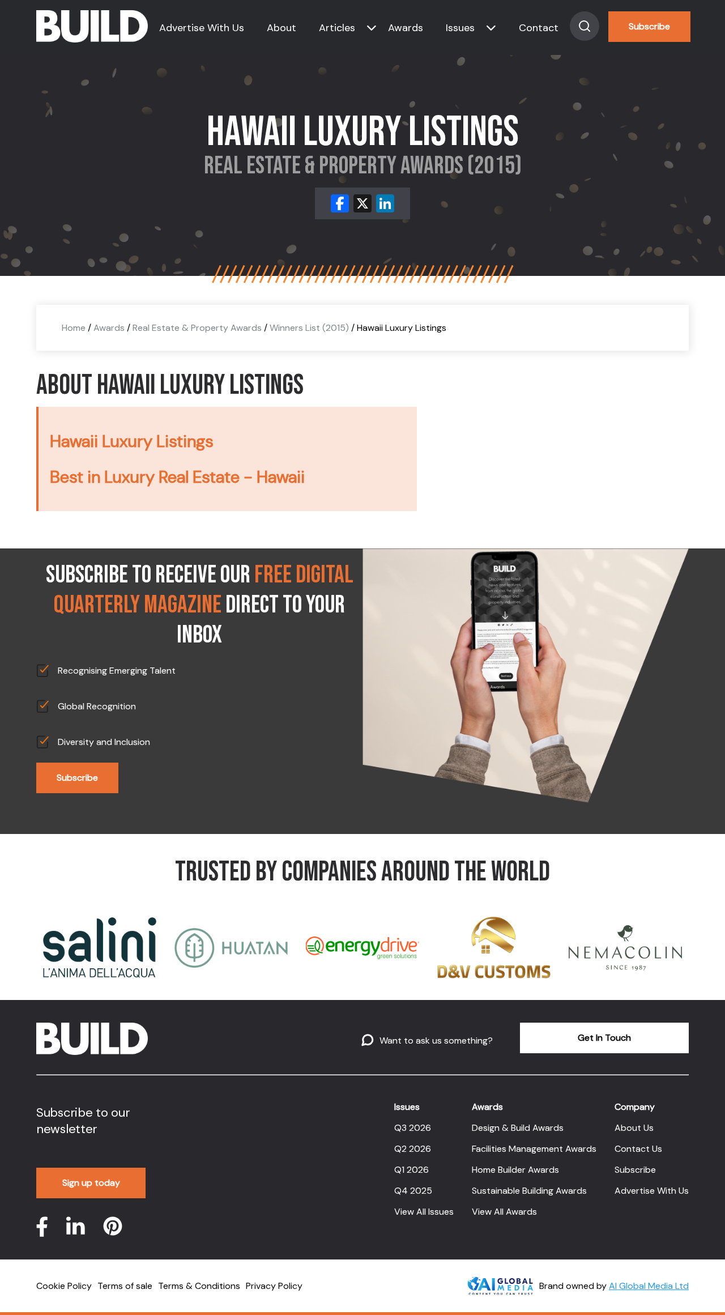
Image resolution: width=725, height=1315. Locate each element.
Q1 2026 (411, 1170)
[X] (362, 203)
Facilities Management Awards (534, 1149)
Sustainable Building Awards (529, 1191)
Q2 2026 (412, 1149)
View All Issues (424, 1212)
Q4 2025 (413, 1191)
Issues (460, 28)
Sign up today (91, 1183)
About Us (634, 1128)
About (281, 28)
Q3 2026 (412, 1128)
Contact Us (638, 1149)
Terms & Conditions (199, 1286)
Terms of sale (124, 1286)
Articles (337, 28)
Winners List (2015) (309, 328)
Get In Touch (604, 1038)
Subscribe (649, 26)
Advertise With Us (201, 28)
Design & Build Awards (518, 1128)
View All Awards (504, 1212)
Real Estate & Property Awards (197, 328)
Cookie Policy (64, 1286)
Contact (538, 28)
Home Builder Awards (515, 1170)
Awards (405, 28)
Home (74, 328)
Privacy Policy (274, 1286)
